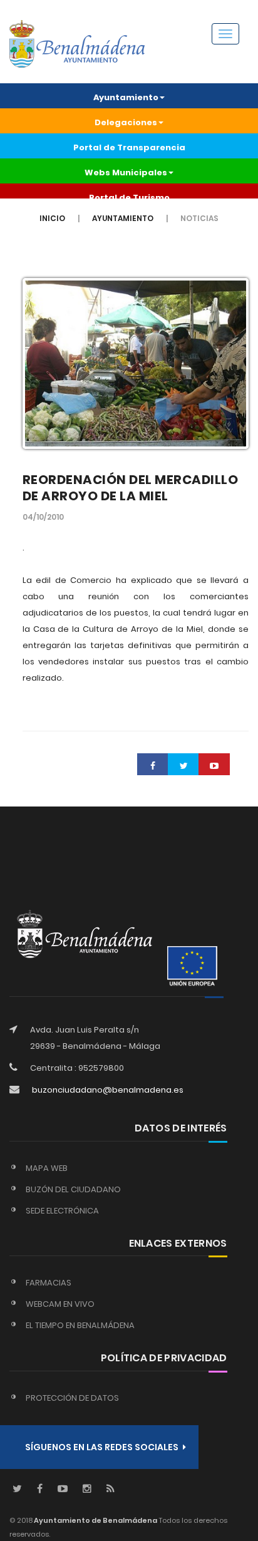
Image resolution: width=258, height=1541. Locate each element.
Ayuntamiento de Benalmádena (95, 1520)
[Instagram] (87, 1489)
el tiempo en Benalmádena (80, 1325)
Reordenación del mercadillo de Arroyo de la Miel (131, 488)
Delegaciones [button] (126, 122)
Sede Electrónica (62, 1211)
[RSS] (110, 1489)
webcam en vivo (60, 1304)
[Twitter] (17, 1489)
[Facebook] (40, 1489)
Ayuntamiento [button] (125, 97)
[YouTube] (63, 1489)
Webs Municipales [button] (126, 172)
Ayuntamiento (122, 218)
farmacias (48, 1283)
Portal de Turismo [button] (129, 198)
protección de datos (72, 1398)
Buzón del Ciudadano (73, 1189)
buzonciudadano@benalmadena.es (107, 1090)
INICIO (52, 218)
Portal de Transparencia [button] (129, 147)
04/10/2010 (43, 517)
